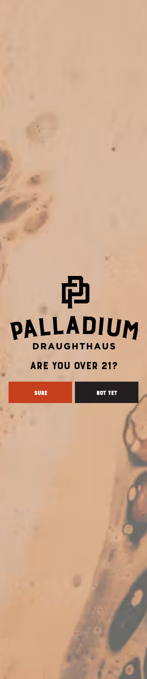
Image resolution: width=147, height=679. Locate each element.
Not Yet (106, 392)
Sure (40, 392)
